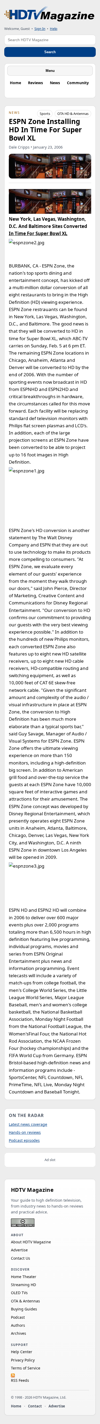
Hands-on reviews (25, 1132)
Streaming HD (23, 1284)
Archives (18, 1333)
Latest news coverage (28, 1124)
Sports (45, 113)
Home (15, 82)
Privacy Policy (23, 1360)
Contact (35, 1406)
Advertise (19, 1249)
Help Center (21, 1351)
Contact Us (20, 1258)
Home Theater (23, 1276)
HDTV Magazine (32, 1189)
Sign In (39, 28)
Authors (18, 1325)
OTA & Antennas (25, 1300)
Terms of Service (25, 1368)
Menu (50, 71)
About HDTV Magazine (31, 1241)
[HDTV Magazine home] (49, 14)
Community (78, 82)
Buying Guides (24, 1309)
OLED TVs (19, 1292)
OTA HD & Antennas (73, 113)
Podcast (18, 1317)
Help (53, 28)
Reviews (35, 82)
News (55, 82)
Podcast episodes (24, 1140)
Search (50, 52)
